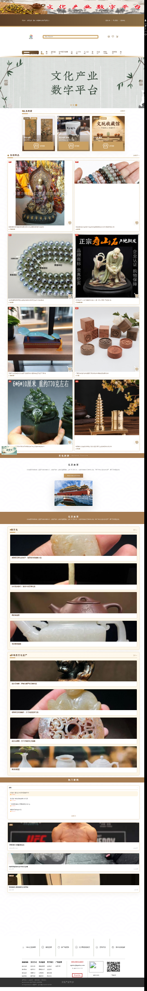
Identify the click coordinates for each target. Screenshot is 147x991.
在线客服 (77, 975)
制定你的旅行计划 (73, 475)
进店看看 (42, 146)
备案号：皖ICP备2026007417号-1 (42, 984)
